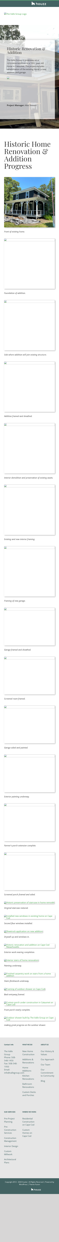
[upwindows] (29, 916)
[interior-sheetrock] (23, 931)
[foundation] (29, 239)
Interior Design (11, 1146)
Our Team (45, 1064)
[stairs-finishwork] (29, 973)
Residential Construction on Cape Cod (28, 1121)
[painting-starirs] (21, 960)
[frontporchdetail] (29, 1002)
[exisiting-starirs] (29, 424)
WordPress (23, 1184)
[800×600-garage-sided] (29, 706)
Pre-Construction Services (10, 1129)
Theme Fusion (34, 1184)
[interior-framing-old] (29, 485)
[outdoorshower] (29, 1017)
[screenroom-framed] (29, 657)
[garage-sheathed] (29, 608)
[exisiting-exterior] (29, 178)
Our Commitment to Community (47, 1072)
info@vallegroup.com (14, 1072)
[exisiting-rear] (29, 301)
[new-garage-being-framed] (29, 547)
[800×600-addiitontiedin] (29, 804)
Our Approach (47, 1059)
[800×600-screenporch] (29, 853)
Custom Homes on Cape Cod (27, 1132)
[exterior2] (29, 944)
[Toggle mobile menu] (54, 13)
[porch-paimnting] (29, 755)
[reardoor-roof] (24, 989)
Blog (43, 1081)
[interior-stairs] (29, 902)
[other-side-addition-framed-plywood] (29, 362)
